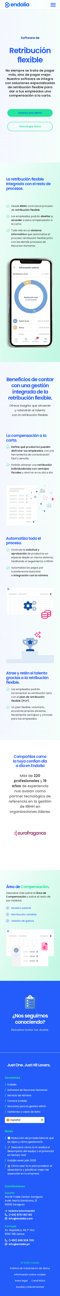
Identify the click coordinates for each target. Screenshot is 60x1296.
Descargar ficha (30, 126)
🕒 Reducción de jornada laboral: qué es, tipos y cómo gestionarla (30, 1140)
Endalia (11, 1084)
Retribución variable (23, 914)
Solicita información (21, 1211)
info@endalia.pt (19, 1244)
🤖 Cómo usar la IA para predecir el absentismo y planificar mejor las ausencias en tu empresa (29, 1169)
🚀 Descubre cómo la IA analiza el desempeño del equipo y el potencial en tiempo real (30, 1151)
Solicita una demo (30, 113)
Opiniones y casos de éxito (23, 1112)
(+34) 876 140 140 (20, 1215)
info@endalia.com (21, 1218)
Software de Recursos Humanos (27, 1090)
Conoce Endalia (17, 1101)
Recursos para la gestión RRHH (26, 1106)
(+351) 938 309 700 (21, 1240)
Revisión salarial (21, 908)
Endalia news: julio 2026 (21, 1160)
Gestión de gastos (22, 921)
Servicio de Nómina (19, 1095)
